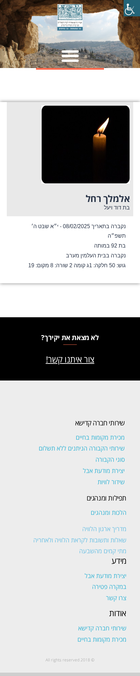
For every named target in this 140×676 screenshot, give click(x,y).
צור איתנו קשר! (70, 359)
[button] (70, 55)
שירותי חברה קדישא (102, 628)
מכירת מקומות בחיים (100, 437)
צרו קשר (116, 598)
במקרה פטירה (109, 586)
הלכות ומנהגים (108, 512)
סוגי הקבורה (110, 459)
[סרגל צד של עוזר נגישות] (132, 8)
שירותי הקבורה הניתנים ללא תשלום (82, 448)
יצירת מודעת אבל (104, 471)
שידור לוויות (111, 482)
